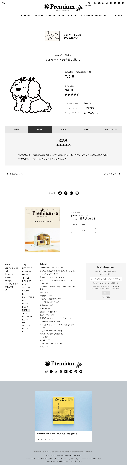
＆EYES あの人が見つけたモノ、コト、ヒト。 (58, 271)
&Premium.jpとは (11, 269)
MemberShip (11, 284)
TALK (24, 313)
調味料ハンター (46, 296)
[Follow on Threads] (103, 3)
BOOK (25, 307)
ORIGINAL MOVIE (27, 327)
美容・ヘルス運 (111, 129)
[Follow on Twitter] (99, 3)
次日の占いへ (110, 174)
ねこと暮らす (45, 337)
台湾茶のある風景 (47, 305)
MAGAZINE (27, 316)
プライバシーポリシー (113, 286)
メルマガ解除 (105, 297)
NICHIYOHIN (28, 297)
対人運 (63, 129)
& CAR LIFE (45, 340)
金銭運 (87, 129)
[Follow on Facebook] (123, 3)
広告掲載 (8, 281)
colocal (89, 459)
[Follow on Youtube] (107, 3)
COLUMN (88, 16)
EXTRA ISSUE (25, 321)
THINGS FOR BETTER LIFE (52, 268)
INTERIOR (67, 16)
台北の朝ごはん (46, 308)
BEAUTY (78, 16)
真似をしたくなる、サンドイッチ (53, 277)
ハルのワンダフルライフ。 (50, 274)
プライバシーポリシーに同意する (107, 283)
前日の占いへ (16, 174)
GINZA (60, 459)
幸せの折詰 (44, 292)
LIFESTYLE (26, 16)
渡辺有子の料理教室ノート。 (51, 321)
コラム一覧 (44, 347)
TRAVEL (56, 16)
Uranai (26, 310)
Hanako (65, 459)
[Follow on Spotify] (115, 3)
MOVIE (25, 304)
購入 (83, 230)
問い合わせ (9, 274)
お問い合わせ (78, 461)
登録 (105, 293)
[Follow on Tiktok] (111, 3)
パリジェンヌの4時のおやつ (51, 299)
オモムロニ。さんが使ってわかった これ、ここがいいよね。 (58, 281)
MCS (99, 459)
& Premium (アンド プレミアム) (63, 7)
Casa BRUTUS (42, 459)
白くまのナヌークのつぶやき (51, 331)
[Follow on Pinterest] (119, 3)
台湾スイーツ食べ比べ (48, 312)
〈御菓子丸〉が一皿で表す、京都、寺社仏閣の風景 (58, 287)
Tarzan (83, 459)
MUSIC (25, 300)
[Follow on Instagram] (95, 3)
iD (105, 16)
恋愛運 (40, 129)
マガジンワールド (50, 461)
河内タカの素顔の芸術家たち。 (52, 334)
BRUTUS (34, 459)
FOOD (48, 16)
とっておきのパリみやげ (49, 302)
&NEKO (98, 16)
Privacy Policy (68, 461)
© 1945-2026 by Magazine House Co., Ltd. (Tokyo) (63, 455)
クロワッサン (52, 459)
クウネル (72, 459)
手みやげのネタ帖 (47, 315)
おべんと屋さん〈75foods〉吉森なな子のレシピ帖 (58, 326)
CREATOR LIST (89, 5)
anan (28, 459)
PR (23, 332)
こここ (95, 459)
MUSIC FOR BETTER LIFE (51, 343)
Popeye (78, 459)
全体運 (16, 129)
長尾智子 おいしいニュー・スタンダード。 (56, 318)
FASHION (38, 16)
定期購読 (8, 277)
